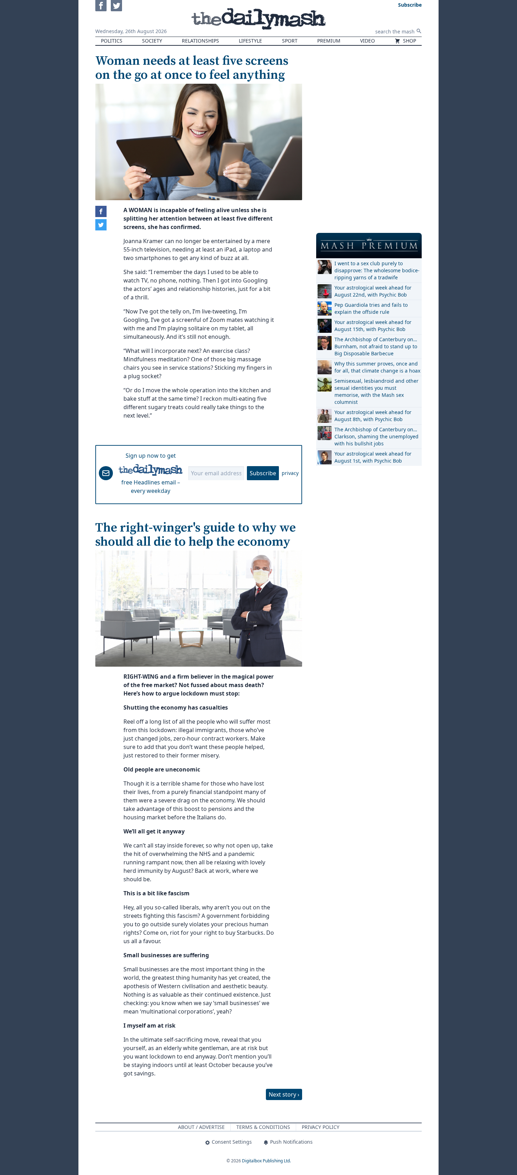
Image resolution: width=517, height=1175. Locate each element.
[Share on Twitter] (101, 224)
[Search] (419, 31)
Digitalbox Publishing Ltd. (266, 1161)
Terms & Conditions (263, 1127)
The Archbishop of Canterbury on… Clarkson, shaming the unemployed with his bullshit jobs (376, 436)
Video (367, 40)
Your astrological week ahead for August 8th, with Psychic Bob (372, 416)
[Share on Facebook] (101, 211)
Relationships (200, 40)
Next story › (284, 1094)
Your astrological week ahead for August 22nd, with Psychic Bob (372, 291)
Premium (328, 40)
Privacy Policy (320, 1127)
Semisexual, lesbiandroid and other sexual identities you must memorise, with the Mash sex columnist (376, 391)
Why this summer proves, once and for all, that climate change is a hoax (377, 367)
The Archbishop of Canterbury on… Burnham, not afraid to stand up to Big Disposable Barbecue (375, 346)
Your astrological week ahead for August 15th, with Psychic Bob (372, 325)
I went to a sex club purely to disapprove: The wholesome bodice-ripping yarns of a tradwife (377, 270)
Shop (409, 40)
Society (152, 40)
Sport (290, 40)
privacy (290, 473)
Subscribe (263, 473)
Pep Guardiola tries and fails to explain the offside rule (371, 308)
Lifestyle (250, 40)
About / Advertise (201, 1127)
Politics (111, 40)
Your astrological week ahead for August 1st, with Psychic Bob (372, 457)
